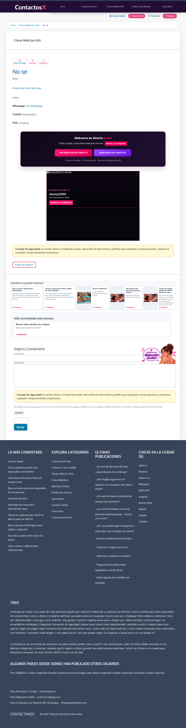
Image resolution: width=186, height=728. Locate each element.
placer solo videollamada (110, 624)
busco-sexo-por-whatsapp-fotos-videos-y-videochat (135, 616)
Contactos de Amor (62, 517)
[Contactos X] (30, 6)
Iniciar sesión (117, 16)
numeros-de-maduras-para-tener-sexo (68, 628)
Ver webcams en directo (73, 153)
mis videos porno (66, 633)
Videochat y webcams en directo (113, 556)
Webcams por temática (112, 153)
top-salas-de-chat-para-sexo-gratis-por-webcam (62, 611)
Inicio (63, 7)
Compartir (43, 61)
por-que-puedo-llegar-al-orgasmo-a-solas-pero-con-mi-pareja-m (116, 633)
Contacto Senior (60, 505)
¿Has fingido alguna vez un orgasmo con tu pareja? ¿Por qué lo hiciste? (114, 484)
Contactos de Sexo (89, 7)
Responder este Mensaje (26, 88)
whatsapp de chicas (21, 611)
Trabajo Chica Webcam (141, 7)
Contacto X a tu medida (64, 467)
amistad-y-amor (136, 624)
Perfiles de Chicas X (62, 492)
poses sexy (87, 624)
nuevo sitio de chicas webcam (109, 628)
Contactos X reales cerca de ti (112, 547)
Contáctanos (22, 714)
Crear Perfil (136, 16)
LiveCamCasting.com (48, 697)
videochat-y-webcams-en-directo (111, 611)
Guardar (32, 61)
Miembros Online (60, 486)
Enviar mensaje (20, 61)
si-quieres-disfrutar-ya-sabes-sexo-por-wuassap (76, 616)
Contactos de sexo (17, 498)
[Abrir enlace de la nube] (157, 343)
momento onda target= (41, 633)
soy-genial (69, 620)
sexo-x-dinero (38, 616)
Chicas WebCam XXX (115, 7)
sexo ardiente (53, 620)
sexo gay (38, 620)
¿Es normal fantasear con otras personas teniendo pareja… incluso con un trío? (113, 513)
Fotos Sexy (57, 511)
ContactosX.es (48, 691)
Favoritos (154, 16)
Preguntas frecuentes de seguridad (59, 624)
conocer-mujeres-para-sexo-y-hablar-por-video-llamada (109, 620)
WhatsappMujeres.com (74, 702)
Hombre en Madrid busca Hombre (114, 538)
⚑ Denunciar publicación (24, 265)
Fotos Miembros (60, 480)
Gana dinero (167, 7)
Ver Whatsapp (34, 106)
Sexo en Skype (15, 461)
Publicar (170, 16)
